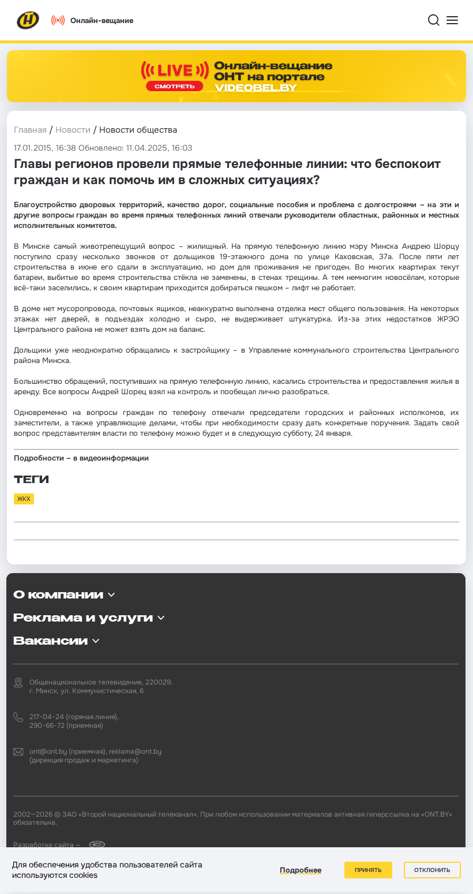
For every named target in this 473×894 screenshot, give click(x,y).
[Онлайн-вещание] (236, 76)
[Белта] (93, 844)
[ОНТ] (28, 20)
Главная (30, 130)
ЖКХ (24, 499)
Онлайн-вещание (101, 20)
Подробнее (300, 870)
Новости (73, 130)
